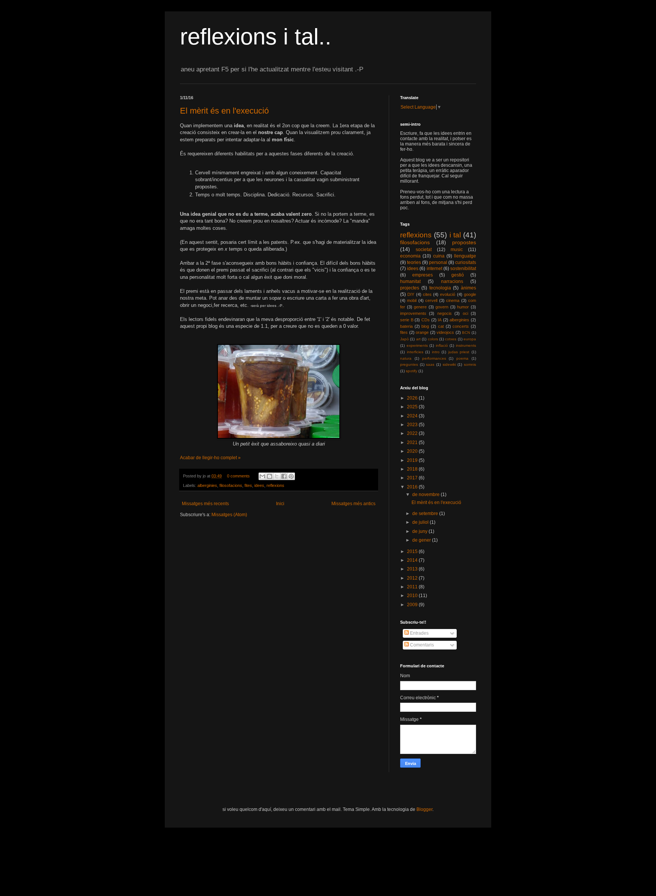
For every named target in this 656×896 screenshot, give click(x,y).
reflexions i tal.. (255, 36)
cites (427, 294)
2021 (413, 442)
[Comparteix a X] (277, 476)
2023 (413, 424)
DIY (410, 294)
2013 (413, 569)
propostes (464, 242)
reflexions (275, 485)
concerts (461, 326)
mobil (411, 300)
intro (436, 352)
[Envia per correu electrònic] (262, 476)
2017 (413, 477)
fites (248, 485)
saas (430, 364)
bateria (406, 326)
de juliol (421, 522)
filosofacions (230, 485)
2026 (413, 398)
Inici (280, 503)
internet (434, 268)
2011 (413, 586)
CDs (425, 320)
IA (440, 320)
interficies (415, 352)
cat (441, 326)
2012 (413, 578)
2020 (413, 451)
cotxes (450, 339)
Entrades (419, 633)
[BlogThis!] (269, 476)
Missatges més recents (205, 503)
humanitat (410, 281)
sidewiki (449, 364)
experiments (417, 345)
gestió (457, 275)
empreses (422, 275)
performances (434, 358)
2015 (413, 551)
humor (463, 307)
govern (441, 307)
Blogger (424, 809)
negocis (444, 313)
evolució (447, 294)
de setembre (425, 513)
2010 (413, 595)
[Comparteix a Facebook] (284, 476)
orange (422, 332)
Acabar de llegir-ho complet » (210, 457)
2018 (413, 469)
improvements (413, 313)
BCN (466, 332)
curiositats (465, 262)
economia (410, 256)
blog (425, 326)
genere (420, 307)
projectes (409, 288)
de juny (420, 531)
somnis (470, 364)
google (470, 294)
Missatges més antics (353, 503)
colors (433, 339)
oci (465, 313)
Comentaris (421, 645)
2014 (413, 560)
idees (259, 485)
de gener (422, 540)
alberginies (207, 485)
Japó (404, 339)
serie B (406, 320)
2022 (413, 433)
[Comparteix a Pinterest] (291, 476)
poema (462, 358)
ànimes (468, 288)
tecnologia (440, 288)
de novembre (426, 494)
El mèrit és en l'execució (224, 110)
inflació (442, 345)
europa (470, 339)
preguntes (409, 364)
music (457, 249)
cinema (452, 300)
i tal (455, 235)
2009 (413, 604)
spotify (411, 371)
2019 (413, 460)
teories (414, 262)
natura (406, 358)
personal (438, 262)
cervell (431, 300)
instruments (466, 345)
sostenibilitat (463, 268)
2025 (413, 406)
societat (424, 249)
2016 (413, 487)
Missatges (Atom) (229, 514)
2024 (413, 416)
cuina (439, 256)
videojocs (445, 332)
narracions (452, 281)
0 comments (238, 476)
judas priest (459, 352)
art (418, 339)
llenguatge (465, 256)
